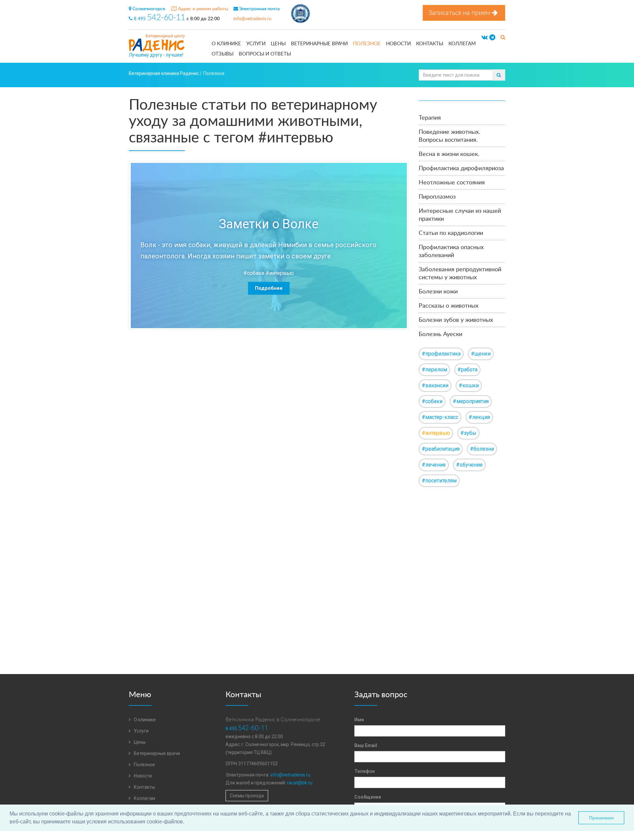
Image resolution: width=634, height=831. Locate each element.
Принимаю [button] (601, 817)
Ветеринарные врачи (319, 43)
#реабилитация (441, 449)
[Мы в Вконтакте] (484, 37)
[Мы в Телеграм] (492, 37)
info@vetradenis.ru (252, 19)
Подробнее (269, 288)
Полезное (367, 43)
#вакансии (435, 385)
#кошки (469, 385)
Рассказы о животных (448, 306)
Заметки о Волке (268, 224)
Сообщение (367, 797)
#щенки (481, 354)
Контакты (429, 43)
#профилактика (441, 354)
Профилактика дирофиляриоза (461, 168)
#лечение (434, 465)
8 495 (158, 19)
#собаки (253, 273)
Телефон (364, 771)
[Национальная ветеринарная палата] (300, 14)
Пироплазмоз (437, 197)
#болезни (482, 449)
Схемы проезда (247, 795)
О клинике (226, 43)
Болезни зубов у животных (456, 320)
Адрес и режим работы (202, 9)
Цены (278, 43)
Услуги (255, 43)
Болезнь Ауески (440, 334)
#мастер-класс (440, 417)
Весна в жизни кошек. (449, 154)
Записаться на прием (460, 13)
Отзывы (222, 54)
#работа (467, 369)
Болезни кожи (438, 292)
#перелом (434, 369)
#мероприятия (471, 401)
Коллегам (462, 43)
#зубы (468, 433)
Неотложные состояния (452, 183)
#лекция (479, 417)
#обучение (469, 465)
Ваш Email (365, 745)
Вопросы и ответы (265, 54)
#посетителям (439, 480)
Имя (359, 719)
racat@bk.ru (299, 782)
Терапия (430, 118)
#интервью (279, 273)
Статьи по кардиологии (451, 233)
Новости (398, 43)
